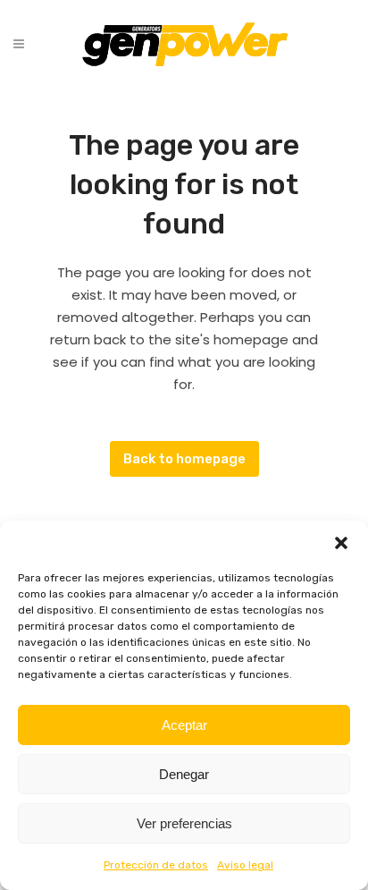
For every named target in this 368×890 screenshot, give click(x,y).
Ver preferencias (184, 823)
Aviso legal (245, 865)
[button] (341, 543)
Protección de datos (156, 865)
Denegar (184, 774)
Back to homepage (184, 459)
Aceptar (184, 725)
